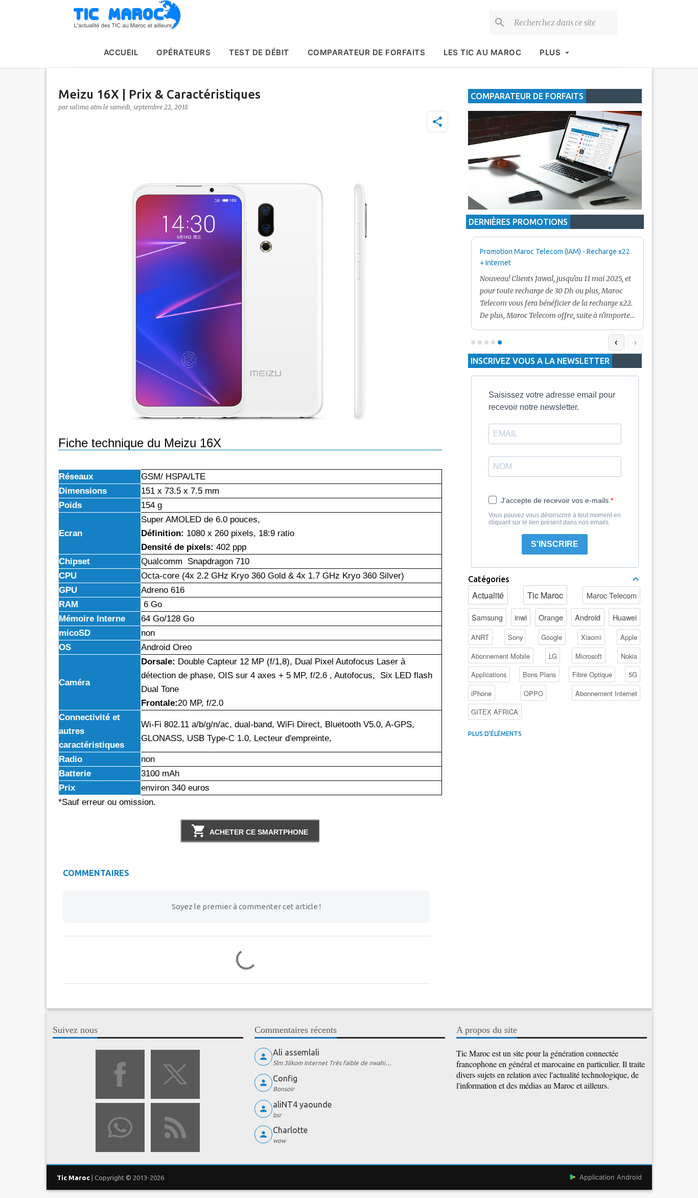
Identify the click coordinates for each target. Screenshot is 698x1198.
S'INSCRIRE (554, 544)
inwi (521, 617)
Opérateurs (183, 52)
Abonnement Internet (606, 693)
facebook (120, 1074)
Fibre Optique (592, 674)
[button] (437, 121)
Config (285, 1078)
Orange (551, 617)
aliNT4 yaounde (302, 1104)
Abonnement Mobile (500, 656)
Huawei (625, 617)
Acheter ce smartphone (259, 832)
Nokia (629, 656)
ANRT (480, 637)
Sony (515, 637)
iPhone (481, 693)
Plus (550, 52)
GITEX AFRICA (494, 712)
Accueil (121, 52)
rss (175, 1127)
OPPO (533, 693)
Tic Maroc (545, 595)
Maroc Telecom (612, 595)
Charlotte (290, 1130)
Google (551, 637)
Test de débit (259, 52)
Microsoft (588, 656)
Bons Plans (539, 674)
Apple (628, 637)
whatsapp (120, 1127)
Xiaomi (591, 637)
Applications (488, 674)
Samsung (487, 617)
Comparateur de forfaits (367, 52)
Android (587, 617)
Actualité (488, 595)
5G (633, 674)
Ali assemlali (296, 1052)
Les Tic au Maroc (482, 52)
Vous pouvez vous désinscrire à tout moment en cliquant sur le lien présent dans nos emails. (554, 519)
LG (553, 656)
